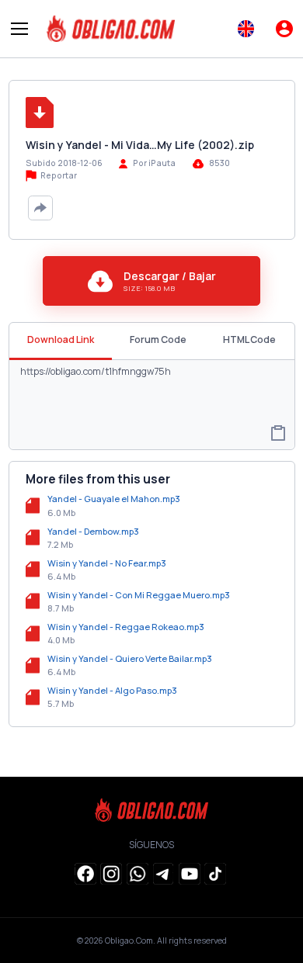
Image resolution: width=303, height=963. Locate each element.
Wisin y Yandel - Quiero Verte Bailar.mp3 (129, 658)
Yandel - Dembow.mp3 (93, 531)
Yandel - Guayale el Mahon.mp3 (113, 498)
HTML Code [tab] (249, 339)
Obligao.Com (129, 940)
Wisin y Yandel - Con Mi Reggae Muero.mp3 (138, 595)
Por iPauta (154, 163)
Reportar (58, 175)
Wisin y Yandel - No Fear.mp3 (106, 563)
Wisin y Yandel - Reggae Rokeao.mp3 (125, 626)
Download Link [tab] (60, 339)
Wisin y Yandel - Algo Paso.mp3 (112, 690)
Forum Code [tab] (158, 339)
